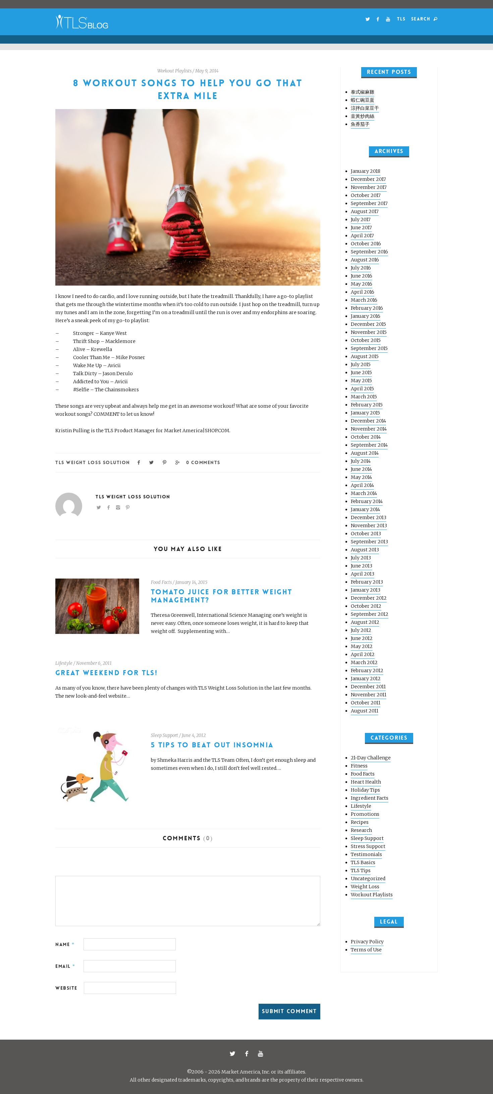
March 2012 (364, 662)
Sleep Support (164, 735)
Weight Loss (365, 887)
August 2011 (364, 711)
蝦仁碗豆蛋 (362, 100)
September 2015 (369, 348)
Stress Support (368, 846)
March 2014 (364, 493)
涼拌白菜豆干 (365, 108)
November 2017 (369, 187)
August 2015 (365, 356)
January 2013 (365, 590)
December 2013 (368, 517)
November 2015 (369, 332)
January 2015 (365, 413)
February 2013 (367, 582)
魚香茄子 (360, 124)
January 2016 (365, 316)
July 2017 (361, 219)
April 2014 (362, 485)
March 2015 (364, 397)
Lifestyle (63, 663)
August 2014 (365, 453)
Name (64, 944)
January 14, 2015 (191, 582)
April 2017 (362, 236)
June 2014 (361, 469)
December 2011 (368, 687)
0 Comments (203, 462)
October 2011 (365, 703)
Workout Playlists (174, 71)
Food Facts (161, 582)
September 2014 (369, 445)
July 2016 (361, 268)
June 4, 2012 (194, 735)
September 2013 (369, 542)
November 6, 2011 (94, 663)
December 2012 (369, 598)
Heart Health (366, 782)
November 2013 (369, 526)
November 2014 (369, 429)
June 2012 (362, 638)
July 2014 (361, 461)
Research (361, 830)
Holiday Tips (365, 790)
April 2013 (362, 574)
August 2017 (365, 211)
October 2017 (366, 195)
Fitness (359, 766)
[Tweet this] (152, 461)
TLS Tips (361, 870)
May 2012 (362, 646)
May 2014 (361, 477)
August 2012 (365, 622)
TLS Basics (363, 862)
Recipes (360, 822)
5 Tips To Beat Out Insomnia (212, 745)
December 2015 (368, 324)
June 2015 (361, 372)
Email (65, 966)
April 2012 (363, 654)
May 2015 (361, 381)
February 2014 (367, 501)
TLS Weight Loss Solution (92, 462)
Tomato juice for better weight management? (221, 596)
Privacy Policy (367, 942)
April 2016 (362, 292)
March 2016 (364, 300)
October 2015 (366, 340)
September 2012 (369, 614)
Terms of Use (366, 950)
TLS (401, 19)
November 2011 (368, 695)
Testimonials (366, 854)
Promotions (365, 814)
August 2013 (365, 550)
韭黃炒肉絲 (362, 116)
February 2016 (367, 308)
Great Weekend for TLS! (106, 673)
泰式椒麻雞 (362, 92)
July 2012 (361, 630)
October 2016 (366, 244)
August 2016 (365, 260)
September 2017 (369, 203)
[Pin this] (164, 461)
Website (66, 988)
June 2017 (361, 228)
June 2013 (361, 566)
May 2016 (361, 284)
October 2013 (366, 534)
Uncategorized (368, 879)
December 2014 (368, 421)
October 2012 (366, 606)
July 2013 (361, 558)
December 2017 (368, 179)
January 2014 (365, 509)
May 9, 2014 (207, 71)
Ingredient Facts (369, 798)
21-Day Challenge (371, 758)
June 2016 (361, 276)
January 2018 (365, 171)
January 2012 (366, 679)
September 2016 (369, 252)
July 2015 (361, 364)
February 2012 (367, 670)
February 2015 (367, 405)
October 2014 (366, 437)
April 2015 (362, 389)
